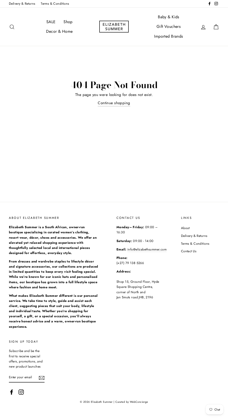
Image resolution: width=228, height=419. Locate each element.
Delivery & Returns (22, 3)
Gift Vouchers (169, 26)
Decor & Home (59, 31)
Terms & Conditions (55, 3)
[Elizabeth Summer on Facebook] (11, 392)
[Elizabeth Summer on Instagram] (21, 392)
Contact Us (188, 251)
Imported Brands (168, 36)
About (185, 228)
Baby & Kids (168, 17)
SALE (51, 22)
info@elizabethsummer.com (147, 249)
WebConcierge (139, 402)
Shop (68, 22)
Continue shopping (114, 103)
